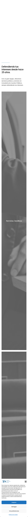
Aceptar (14, 502)
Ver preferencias (14, 511)
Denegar (14, 507)
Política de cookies (13, 514)
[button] (25, 481)
